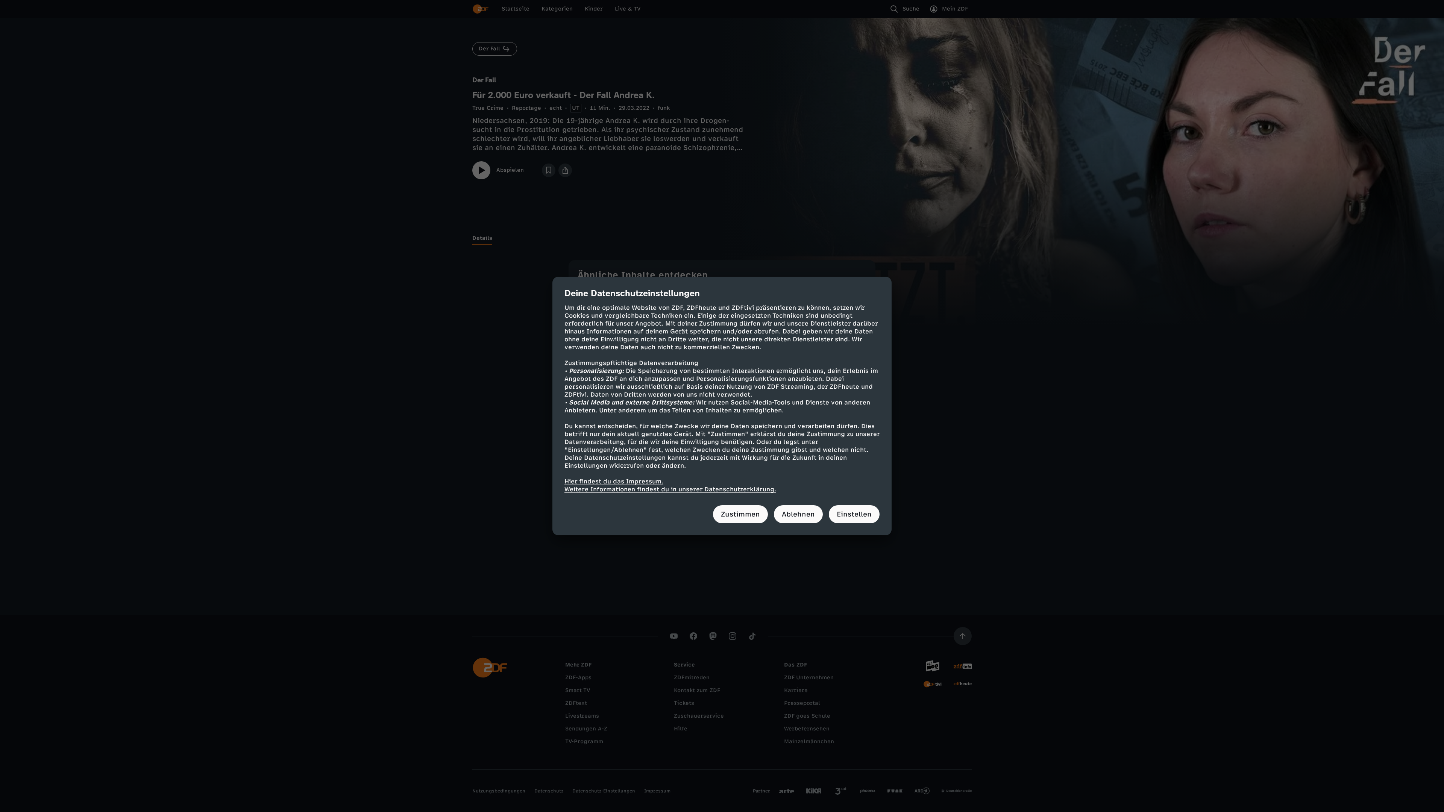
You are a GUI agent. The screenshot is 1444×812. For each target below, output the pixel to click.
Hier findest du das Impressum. (613, 481)
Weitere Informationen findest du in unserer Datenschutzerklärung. (670, 489)
